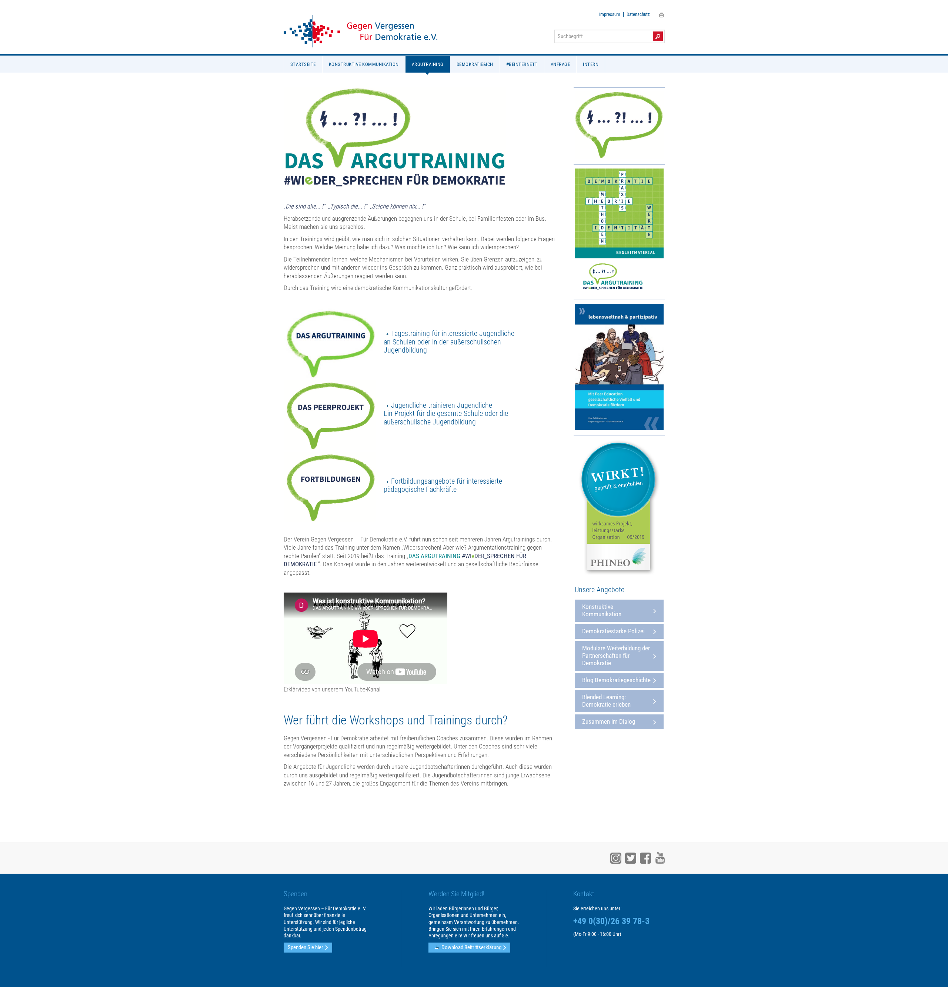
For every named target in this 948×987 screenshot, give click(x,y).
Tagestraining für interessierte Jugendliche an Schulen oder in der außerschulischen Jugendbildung (449, 341)
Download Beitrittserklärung (471, 947)
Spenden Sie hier (305, 947)
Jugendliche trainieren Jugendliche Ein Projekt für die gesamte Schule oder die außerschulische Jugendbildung (446, 413)
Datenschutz (638, 14)
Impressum (609, 14)
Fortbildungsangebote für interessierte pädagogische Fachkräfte (443, 485)
